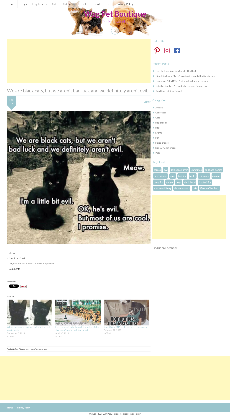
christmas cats (182, 188)
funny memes (41, 349)
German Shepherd (209, 188)
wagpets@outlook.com (130, 414)
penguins (158, 181)
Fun (109, 4)
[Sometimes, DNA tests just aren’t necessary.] (126, 312)
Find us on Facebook (164, 248)
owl (166, 169)
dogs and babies (213, 169)
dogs (178, 181)
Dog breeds (39, 4)
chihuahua (204, 175)
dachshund (190, 181)
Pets (84, 4)
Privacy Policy (124, 4)
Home (11, 4)
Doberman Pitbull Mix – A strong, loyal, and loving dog (182, 81)
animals (216, 175)
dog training (205, 181)
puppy (169, 181)
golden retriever (179, 169)
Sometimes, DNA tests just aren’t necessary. (125, 327)
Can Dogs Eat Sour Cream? (169, 91)
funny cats (30, 349)
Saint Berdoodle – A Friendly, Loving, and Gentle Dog (181, 86)
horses (157, 169)
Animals (159, 107)
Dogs (23, 4)
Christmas (196, 169)
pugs (172, 175)
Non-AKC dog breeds (165, 147)
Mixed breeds (162, 142)
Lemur (147, 101)
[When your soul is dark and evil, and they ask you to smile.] (29, 312)
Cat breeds (69, 4)
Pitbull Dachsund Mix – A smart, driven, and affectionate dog (185, 76)
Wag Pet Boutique (115, 13)
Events (97, 4)
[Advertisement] (78, 61)
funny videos (160, 175)
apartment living (162, 188)
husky (192, 175)
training (182, 175)
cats (195, 188)
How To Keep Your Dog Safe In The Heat (176, 71)
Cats (55, 4)
